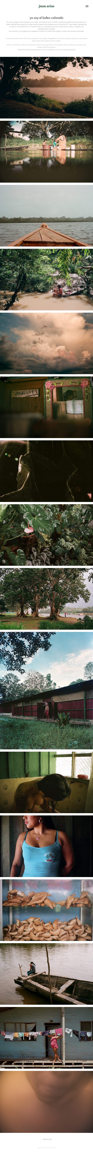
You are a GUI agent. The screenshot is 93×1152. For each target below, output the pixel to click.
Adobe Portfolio (50, 1148)
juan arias (46, 6)
